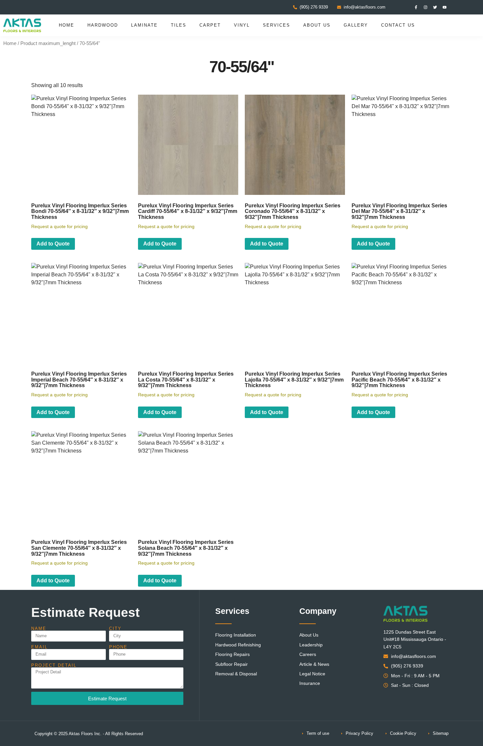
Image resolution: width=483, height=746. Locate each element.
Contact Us (398, 25)
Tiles (178, 25)
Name (38, 628)
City (115, 628)
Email (39, 647)
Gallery (356, 25)
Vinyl (242, 25)
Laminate (144, 25)
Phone (118, 647)
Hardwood (102, 25)
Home (66, 25)
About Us (317, 25)
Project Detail (54, 665)
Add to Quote (53, 243)
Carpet (210, 25)
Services (276, 25)
